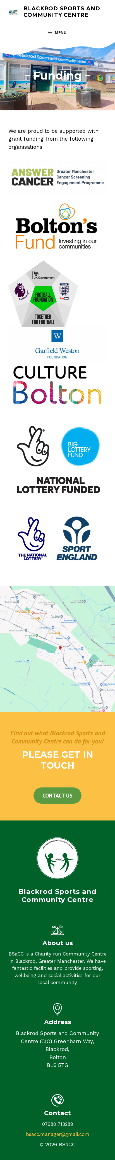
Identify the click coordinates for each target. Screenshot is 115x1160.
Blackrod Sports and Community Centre (61, 11)
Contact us (57, 795)
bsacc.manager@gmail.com (57, 1134)
